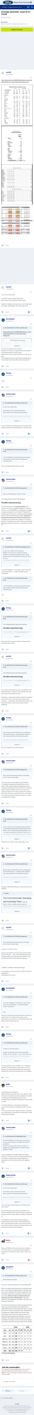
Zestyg (22, 488)
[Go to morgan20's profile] (3, 1268)
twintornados (24, 449)
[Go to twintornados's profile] (3, 395)
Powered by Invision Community (17, 1412)
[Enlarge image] (17, 1339)
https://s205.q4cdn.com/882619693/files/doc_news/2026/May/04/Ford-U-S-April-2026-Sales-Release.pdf (17, 333)
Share (8, 1391)
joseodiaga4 (23, 547)
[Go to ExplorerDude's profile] (3, 1176)
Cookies (17, 1404)
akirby (22, 1275)
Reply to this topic (17, 29)
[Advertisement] (17, 50)
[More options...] (31, 77)
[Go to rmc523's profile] (3, 73)
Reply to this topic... (10, 1381)
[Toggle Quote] (4, 327)
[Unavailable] (17, 105)
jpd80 (21, 1136)
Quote (7, 245)
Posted (9, 74)
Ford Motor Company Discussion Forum (16, 24)
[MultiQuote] (2, 245)
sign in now (10, 1371)
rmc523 (5, 22)
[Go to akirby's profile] (3, 1241)
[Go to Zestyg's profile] (3, 374)
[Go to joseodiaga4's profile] (3, 320)
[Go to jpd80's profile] (3, 1085)
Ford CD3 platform (20, 506)
